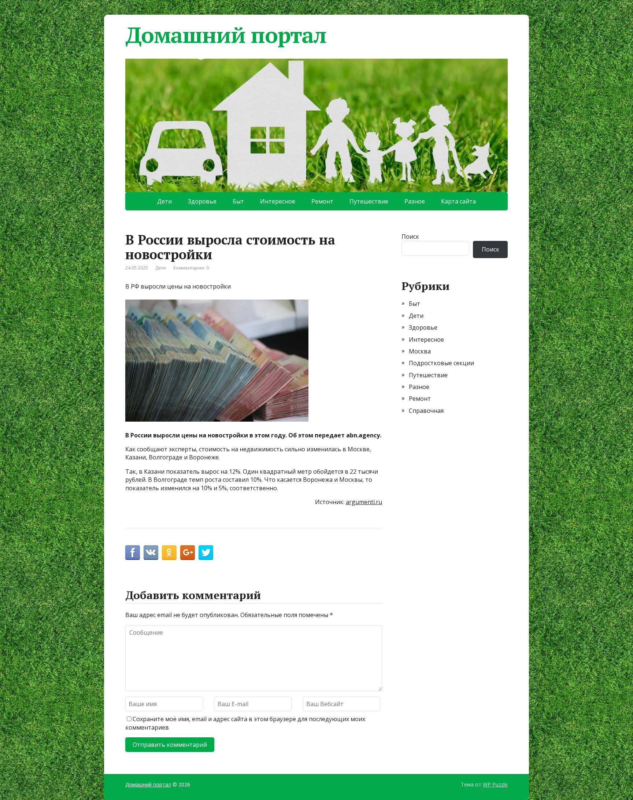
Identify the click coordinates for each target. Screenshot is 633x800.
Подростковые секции (441, 363)
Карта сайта (458, 201)
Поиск (410, 236)
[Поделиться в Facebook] (132, 552)
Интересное (277, 201)
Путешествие (368, 201)
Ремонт (322, 201)
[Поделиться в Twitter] (206, 552)
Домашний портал (225, 35)
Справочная (426, 411)
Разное (414, 201)
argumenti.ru (364, 502)
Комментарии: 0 (191, 268)
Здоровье (202, 201)
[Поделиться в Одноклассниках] (169, 552)
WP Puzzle (495, 784)
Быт (238, 201)
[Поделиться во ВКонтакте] (151, 552)
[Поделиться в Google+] (187, 552)
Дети (164, 201)
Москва (420, 351)
